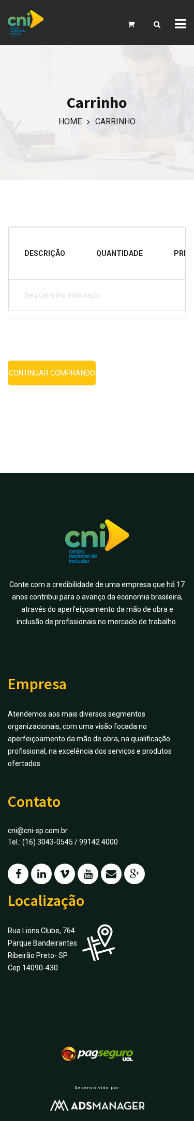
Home (70, 121)
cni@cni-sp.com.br (38, 830)
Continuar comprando (52, 373)
